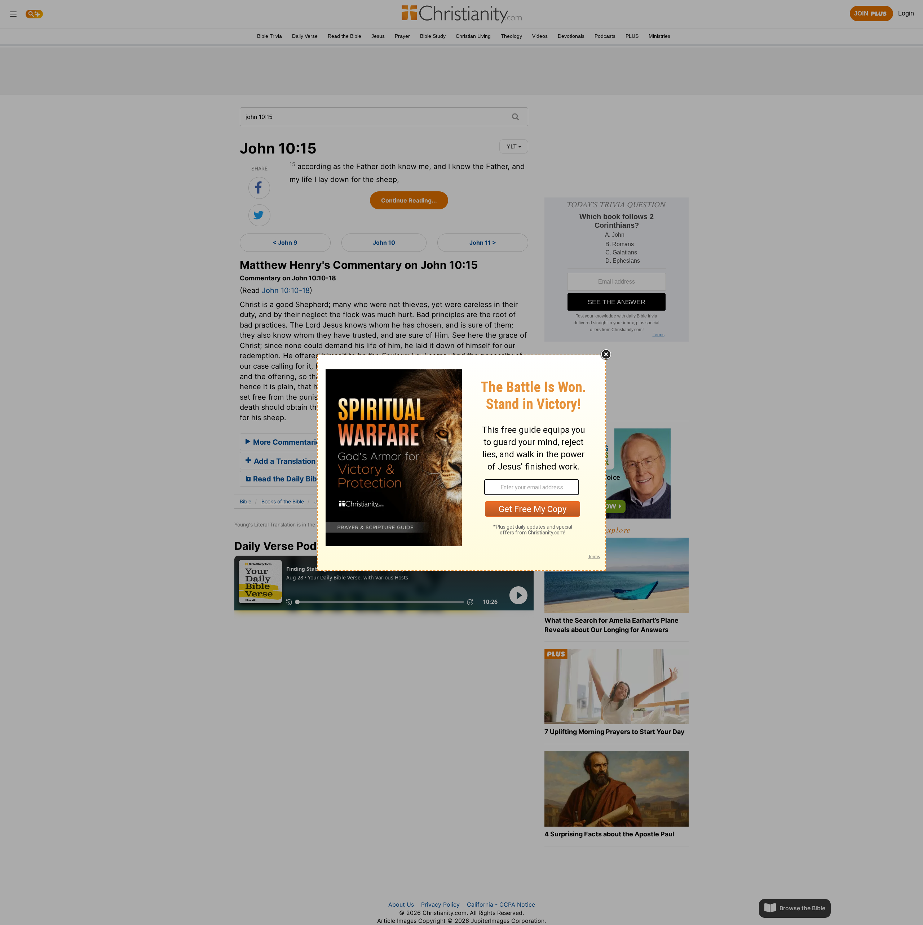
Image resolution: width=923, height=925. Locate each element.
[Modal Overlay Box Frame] (461, 463)
